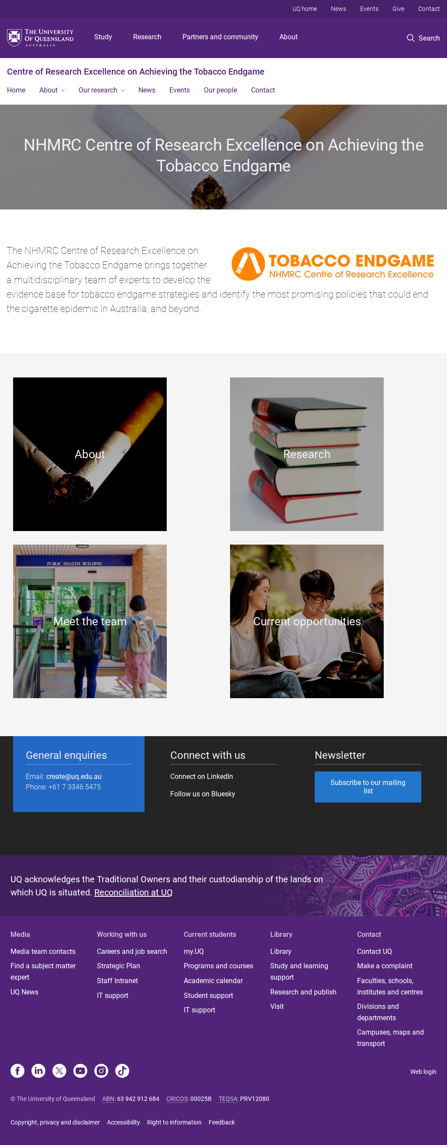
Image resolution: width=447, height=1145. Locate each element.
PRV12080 (254, 1098)
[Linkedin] (38, 1072)
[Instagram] (101, 1072)
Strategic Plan (118, 966)
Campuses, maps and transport (390, 1038)
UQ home (304, 8)
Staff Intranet (117, 981)
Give (398, 8)
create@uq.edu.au (74, 776)
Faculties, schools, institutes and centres (390, 986)
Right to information (174, 1122)
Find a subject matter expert (43, 971)
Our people (220, 90)
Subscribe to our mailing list (368, 786)
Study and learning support (299, 971)
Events (369, 8)
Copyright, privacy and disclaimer (55, 1122)
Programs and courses (218, 966)
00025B (201, 1098)
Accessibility (123, 1122)
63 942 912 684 (138, 1098)
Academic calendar (213, 981)
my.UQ (194, 951)
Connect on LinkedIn (201, 776)
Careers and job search (132, 951)
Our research (98, 90)
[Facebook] (17, 1072)
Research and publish (303, 992)
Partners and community (220, 37)
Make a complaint (385, 966)
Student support (208, 995)
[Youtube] (80, 1072)
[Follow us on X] (59, 1072)
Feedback (222, 1122)
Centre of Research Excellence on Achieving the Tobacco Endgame (136, 71)
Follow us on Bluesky (202, 794)
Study (103, 37)
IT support (112, 995)
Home (16, 90)
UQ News (24, 992)
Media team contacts (43, 951)
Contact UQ (374, 951)
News (338, 8)
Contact (429, 8)
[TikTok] (122, 1072)
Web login (423, 1071)
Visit (277, 1006)
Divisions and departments (378, 1012)
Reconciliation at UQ (133, 892)
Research (147, 37)
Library (281, 951)
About (288, 37)
